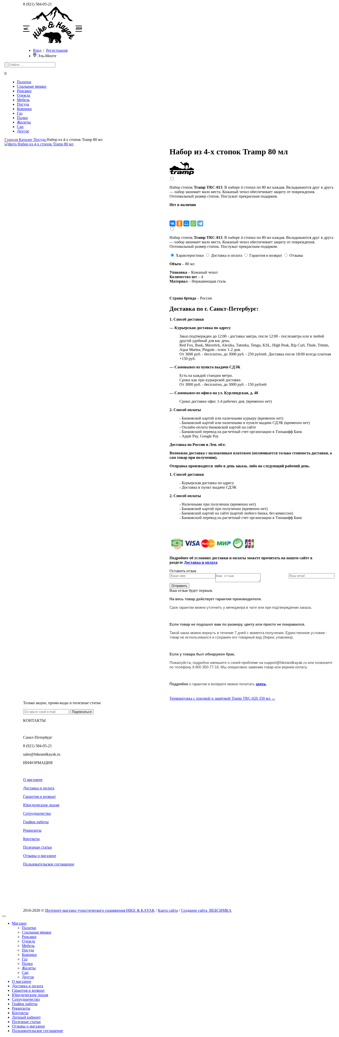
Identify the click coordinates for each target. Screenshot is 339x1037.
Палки (22, 118)
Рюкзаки (24, 91)
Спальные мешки (31, 86)
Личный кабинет (26, 1017)
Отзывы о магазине (39, 856)
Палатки (24, 82)
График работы (36, 822)
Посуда (23, 104)
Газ (19, 113)
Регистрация (57, 50)
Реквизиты (32, 830)
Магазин (19, 923)
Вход (37, 50)
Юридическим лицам (41, 805)
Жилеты (24, 122)
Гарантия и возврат (39, 796)
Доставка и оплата (38, 788)
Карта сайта (168, 910)
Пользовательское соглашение (48, 864)
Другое (23, 131)
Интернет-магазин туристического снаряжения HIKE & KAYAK (100, 910)
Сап (20, 127)
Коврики (24, 109)
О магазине (32, 780)
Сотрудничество (37, 813)
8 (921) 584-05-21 (37, 4)
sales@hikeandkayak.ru (41, 754)
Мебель (23, 100)
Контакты (31, 839)
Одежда (23, 95)
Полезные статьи (37, 847)
